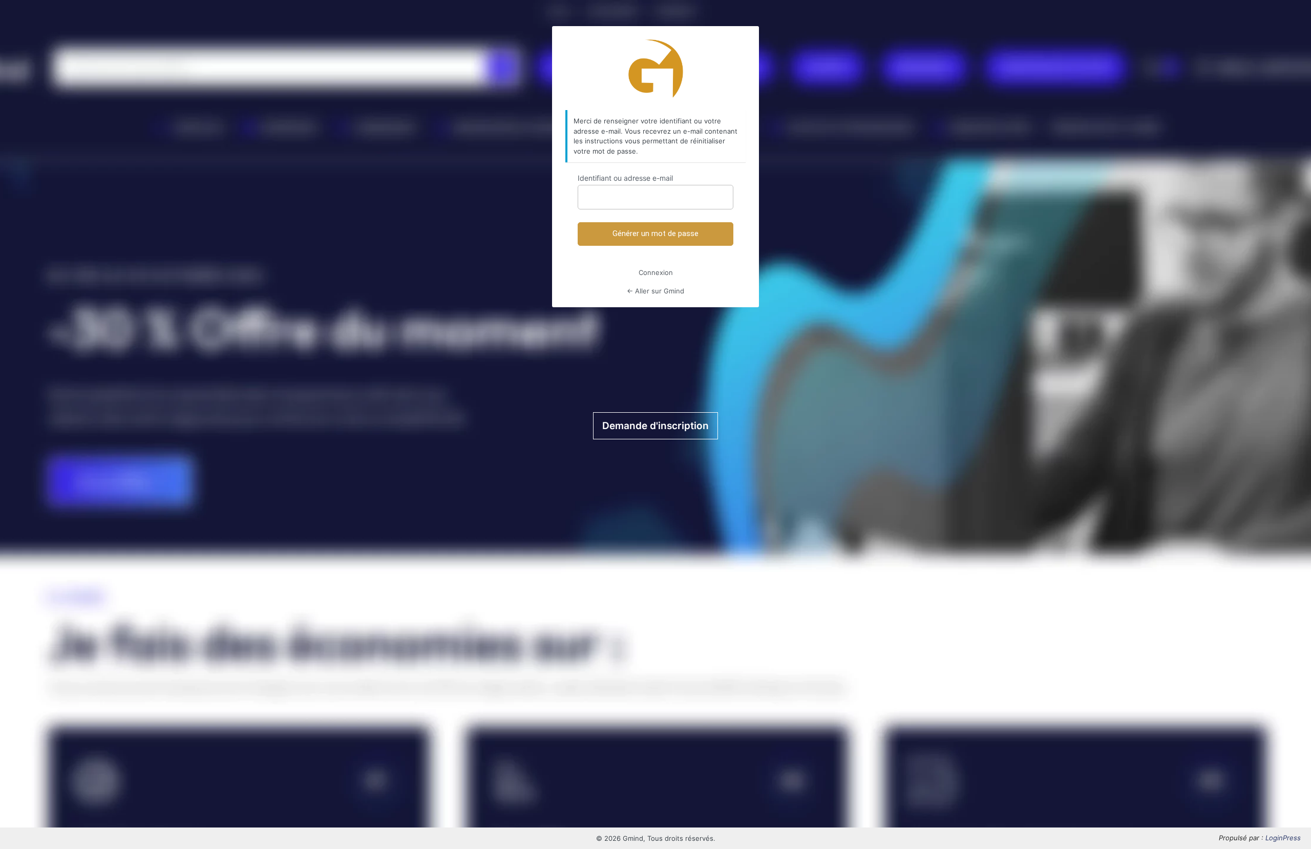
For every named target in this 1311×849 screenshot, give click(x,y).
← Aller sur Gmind (655, 291)
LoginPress (1283, 838)
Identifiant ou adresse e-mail (625, 178)
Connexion (656, 272)
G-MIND (655, 68)
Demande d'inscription (655, 426)
